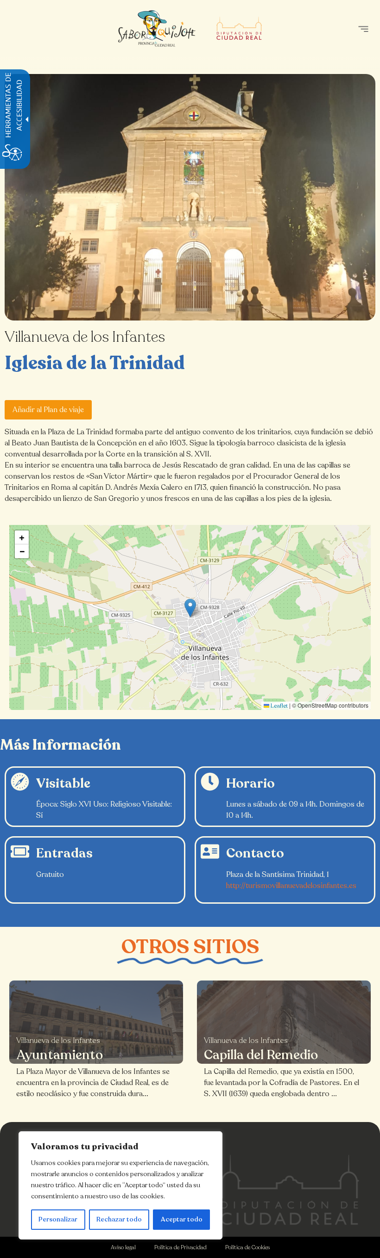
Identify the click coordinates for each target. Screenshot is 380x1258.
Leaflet (278, 705)
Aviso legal (123, 1247)
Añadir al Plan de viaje (48, 410)
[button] (363, 29)
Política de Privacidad (180, 1247)
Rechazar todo (119, 1219)
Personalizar (57, 1219)
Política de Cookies (247, 1247)
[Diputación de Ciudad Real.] (289, 1189)
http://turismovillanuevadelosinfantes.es (291, 886)
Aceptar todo (182, 1219)
